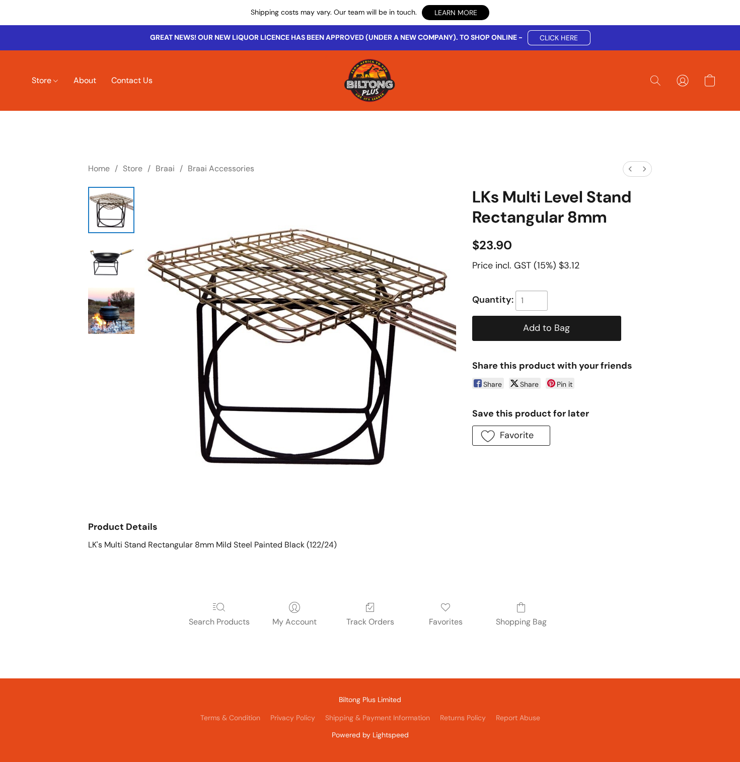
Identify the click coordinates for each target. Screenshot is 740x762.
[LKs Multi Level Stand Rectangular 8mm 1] (111, 260)
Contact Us (132, 80)
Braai (165, 168)
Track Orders (370, 621)
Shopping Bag (521, 621)
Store (42, 80)
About (84, 80)
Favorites (446, 621)
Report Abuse (518, 717)
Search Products (219, 621)
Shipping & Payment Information (377, 717)
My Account (294, 621)
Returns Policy (463, 717)
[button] (455, 12)
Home (99, 168)
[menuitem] (630, 169)
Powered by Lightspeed (370, 734)
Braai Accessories (221, 168)
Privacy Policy (292, 717)
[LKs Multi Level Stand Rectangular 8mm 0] (111, 210)
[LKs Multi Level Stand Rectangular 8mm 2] (111, 311)
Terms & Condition (230, 717)
